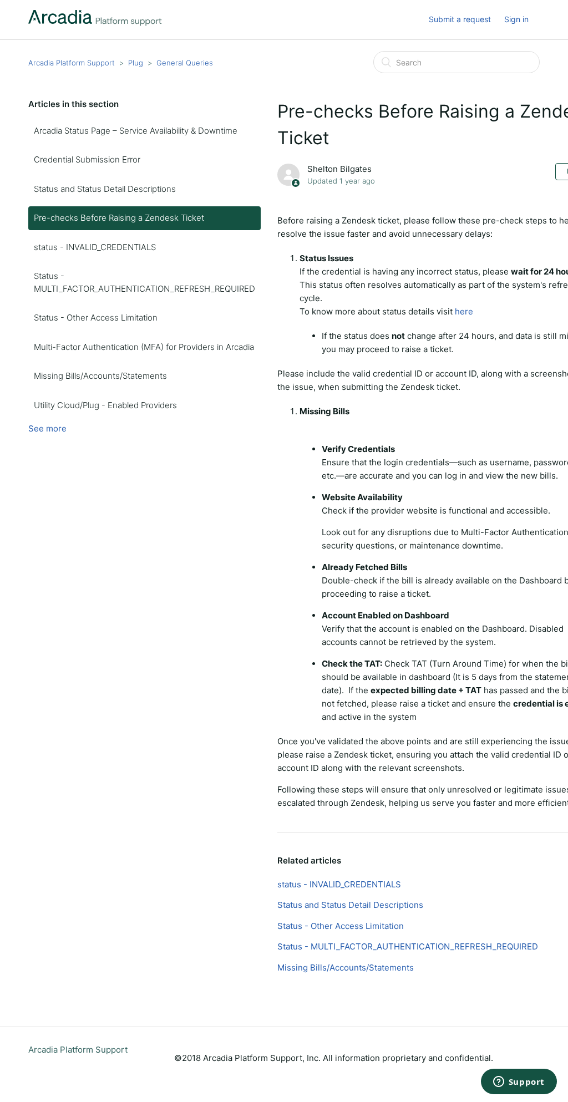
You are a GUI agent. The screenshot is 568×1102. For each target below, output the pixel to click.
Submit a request (460, 19)
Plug (135, 62)
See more (47, 428)
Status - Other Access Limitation (96, 317)
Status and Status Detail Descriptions (105, 189)
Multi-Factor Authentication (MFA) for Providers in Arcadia (144, 347)
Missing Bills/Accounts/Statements (100, 375)
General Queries (184, 62)
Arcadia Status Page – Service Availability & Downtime (135, 130)
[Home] (95, 23)
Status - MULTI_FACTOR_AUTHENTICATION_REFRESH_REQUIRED (144, 282)
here (464, 311)
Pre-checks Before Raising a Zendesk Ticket (119, 217)
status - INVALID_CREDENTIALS (95, 247)
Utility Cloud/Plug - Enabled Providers (105, 405)
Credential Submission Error (87, 159)
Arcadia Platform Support (71, 62)
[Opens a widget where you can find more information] (518, 1082)
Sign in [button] (516, 19)
